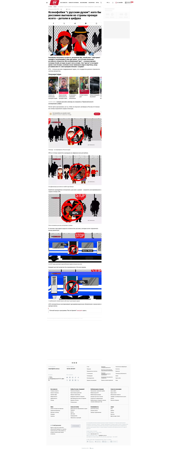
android (90, 441)
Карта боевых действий (76, 392)
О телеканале (90, 373)
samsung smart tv (114, 441)
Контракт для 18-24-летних (97, 396)
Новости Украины (74, 2)
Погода (52, 400)
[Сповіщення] (113, 3)
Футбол (112, 410)
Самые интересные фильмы (57, 408)
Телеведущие (90, 375)
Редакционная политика (92, 371)
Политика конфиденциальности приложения (105, 374)
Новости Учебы (75, 406)
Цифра (55, 6)
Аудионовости (54, 398)
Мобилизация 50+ (95, 392)
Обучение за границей (76, 417)
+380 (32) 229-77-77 (94, 433)
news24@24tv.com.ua (53, 368)
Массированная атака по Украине (78, 398)
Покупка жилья (94, 410)
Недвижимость (95, 406)
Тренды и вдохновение (96, 412)
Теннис (112, 412)
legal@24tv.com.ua (102, 435)
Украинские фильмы (55, 410)
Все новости (63, 2)
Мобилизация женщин (96, 394)
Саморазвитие (74, 415)
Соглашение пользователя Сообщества (107, 378)
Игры (97, 2)
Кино (52, 406)
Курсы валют (114, 392)
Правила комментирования (107, 380)
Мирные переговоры (75, 394)
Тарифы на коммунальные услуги (118, 396)
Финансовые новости (116, 394)
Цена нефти (113, 390)
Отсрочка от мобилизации (97, 398)
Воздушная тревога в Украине (77, 396)
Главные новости (55, 390)
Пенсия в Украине (115, 400)
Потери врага (74, 402)
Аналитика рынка (95, 408)
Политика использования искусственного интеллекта (107, 370)
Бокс (112, 408)
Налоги (112, 398)
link (67, 377)
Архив (117, 375)
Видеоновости (54, 396)
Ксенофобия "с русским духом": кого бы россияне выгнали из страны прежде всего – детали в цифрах (79, 6)
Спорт (112, 406)
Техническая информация (121, 366)
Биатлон (112, 414)
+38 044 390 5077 (71, 368)
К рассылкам (75, 426)
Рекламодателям (90, 378)
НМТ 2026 (73, 414)
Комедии (53, 414)
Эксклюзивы (83, 2)
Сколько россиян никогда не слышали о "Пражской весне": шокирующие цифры (71, 102)
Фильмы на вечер (55, 412)
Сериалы (53, 416)
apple (98, 441)
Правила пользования (91, 380)
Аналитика (92, 2)
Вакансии (118, 371)
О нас (88, 366)
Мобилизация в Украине (97, 389)
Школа (72, 412)
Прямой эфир (54, 394)
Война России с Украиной (77, 389)
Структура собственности (121, 373)
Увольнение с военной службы (98, 390)
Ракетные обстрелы (75, 390)
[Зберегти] (96, 23)
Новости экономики (116, 389)
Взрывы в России (75, 400)
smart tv (105, 441)
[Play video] (75, 40)
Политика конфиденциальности (105, 367)
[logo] (54, 2)
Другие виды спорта (115, 416)
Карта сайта (118, 378)
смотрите (80, 310)
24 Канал (50, 6)
